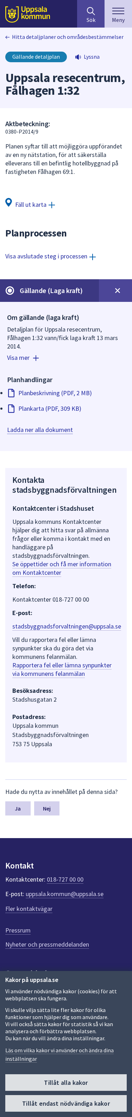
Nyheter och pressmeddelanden (47, 944)
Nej (47, 808)
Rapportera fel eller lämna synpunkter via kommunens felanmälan (62, 669)
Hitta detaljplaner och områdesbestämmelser (68, 36)
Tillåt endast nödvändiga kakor (65, 1103)
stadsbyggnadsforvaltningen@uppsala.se (66, 626)
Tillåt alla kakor (66, 1082)
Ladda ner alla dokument (40, 430)
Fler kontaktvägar (28, 909)
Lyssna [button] (92, 56)
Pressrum (18, 930)
